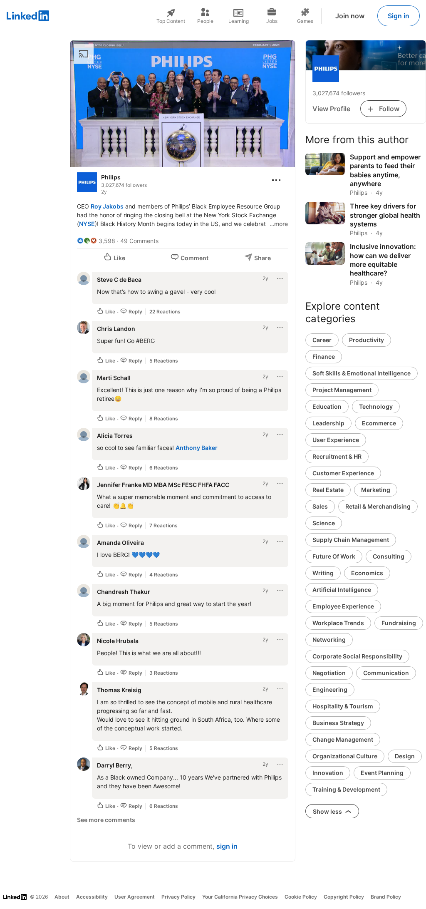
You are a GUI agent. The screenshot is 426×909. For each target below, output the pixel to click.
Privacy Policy (178, 897)
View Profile (331, 108)
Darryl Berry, (115, 765)
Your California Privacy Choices (240, 897)
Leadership (328, 423)
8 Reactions (163, 418)
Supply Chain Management (350, 539)
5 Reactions (163, 361)
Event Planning (382, 772)
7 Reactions (163, 525)
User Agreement (134, 897)
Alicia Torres (115, 435)
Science (323, 523)
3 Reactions (163, 673)
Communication (386, 672)
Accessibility (92, 897)
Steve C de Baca (119, 279)
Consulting (388, 556)
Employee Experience (343, 606)
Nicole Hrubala (118, 640)
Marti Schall (114, 377)
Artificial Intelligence (341, 589)
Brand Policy (386, 897)
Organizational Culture (344, 756)
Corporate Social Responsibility (357, 656)
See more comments (106, 819)
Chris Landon (116, 328)
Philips (111, 177)
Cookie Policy (301, 897)
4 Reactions (163, 574)
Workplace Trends (338, 622)
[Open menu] (276, 180)
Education (327, 406)
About (61, 897)
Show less (328, 811)
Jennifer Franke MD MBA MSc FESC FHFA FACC (163, 484)
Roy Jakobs (107, 206)
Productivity (366, 339)
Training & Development (346, 789)
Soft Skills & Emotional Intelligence (361, 373)
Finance (323, 356)
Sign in (398, 16)
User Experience (335, 439)
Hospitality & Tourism (342, 706)
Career (322, 339)
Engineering (329, 689)
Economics (367, 572)
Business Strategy (338, 722)
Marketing (375, 489)
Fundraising (398, 622)
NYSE (87, 223)
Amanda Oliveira (120, 542)
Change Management (342, 739)
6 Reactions (163, 467)
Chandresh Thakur (123, 591)
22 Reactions (165, 311)
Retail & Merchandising (378, 506)
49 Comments (139, 240)
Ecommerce (379, 423)
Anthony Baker (197, 447)
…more (279, 223)
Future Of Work (333, 556)
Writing (323, 572)
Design (405, 756)
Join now (349, 16)
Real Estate (328, 489)
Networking (329, 639)
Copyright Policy (344, 897)
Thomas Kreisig (119, 689)
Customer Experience (343, 473)
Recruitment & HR (337, 456)
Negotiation (329, 672)
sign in (227, 846)
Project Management (342, 389)
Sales (320, 506)
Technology (376, 406)
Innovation (327, 772)
